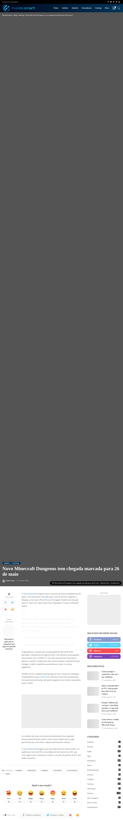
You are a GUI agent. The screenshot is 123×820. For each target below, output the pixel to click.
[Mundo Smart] (19, 8)
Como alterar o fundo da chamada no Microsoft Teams (110, 722)
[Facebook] (5, 602)
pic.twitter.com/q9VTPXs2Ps (60, 637)
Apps (89, 756)
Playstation (72, 770)
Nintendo (58, 770)
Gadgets (90, 779)
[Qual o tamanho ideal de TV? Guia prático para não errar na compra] (93, 691)
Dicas (89, 765)
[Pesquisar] (119, 8)
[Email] (12, 609)
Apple (89, 751)
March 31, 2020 (67, 645)
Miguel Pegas (10, 580)
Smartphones (92, 807)
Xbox (8, 774)
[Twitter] (12, 602)
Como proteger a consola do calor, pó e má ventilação (110, 674)
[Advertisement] (51, 711)
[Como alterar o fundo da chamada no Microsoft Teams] (93, 723)
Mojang (45, 770)
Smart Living (92, 803)
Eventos (90, 775)
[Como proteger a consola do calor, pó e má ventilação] (93, 675)
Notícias (16, 563)
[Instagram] (104, 656)
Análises (90, 742)
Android (90, 747)
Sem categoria (92, 798)
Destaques (91, 761)
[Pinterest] (5, 609)
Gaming (6, 563)
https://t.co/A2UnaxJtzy (34, 637)
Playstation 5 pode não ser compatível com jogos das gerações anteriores (9, 644)
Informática (91, 789)
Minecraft (32, 594)
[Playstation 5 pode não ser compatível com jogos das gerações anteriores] (9, 630)
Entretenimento (93, 770)
